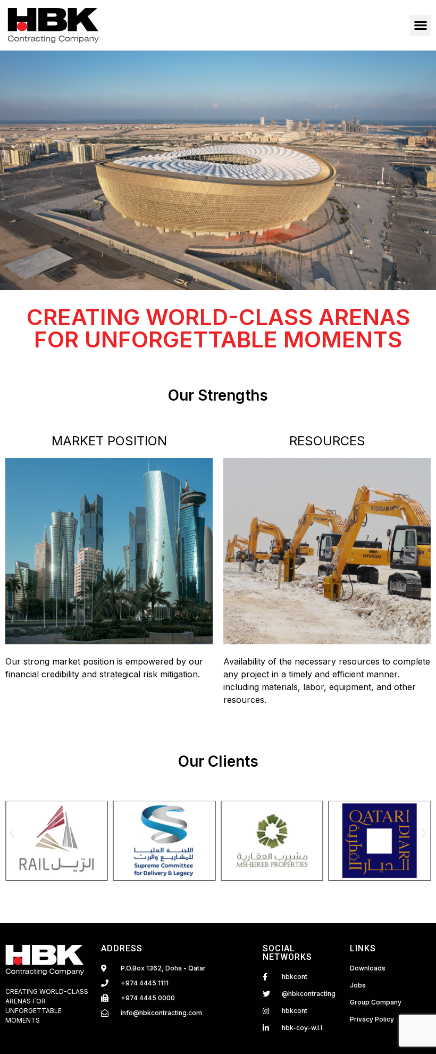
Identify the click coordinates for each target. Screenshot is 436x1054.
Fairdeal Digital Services (35, 1035)
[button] (420, 25)
